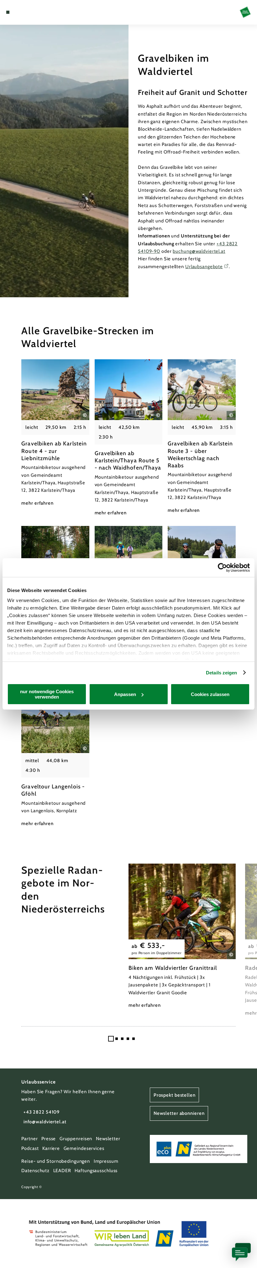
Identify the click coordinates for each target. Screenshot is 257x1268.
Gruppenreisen (76, 1138)
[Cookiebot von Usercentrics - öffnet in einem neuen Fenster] (222, 567)
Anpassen (125, 694)
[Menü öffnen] (7, 12)
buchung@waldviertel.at (199, 251)
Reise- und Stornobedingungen (55, 1161)
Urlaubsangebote (204, 266)
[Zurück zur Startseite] (245, 12)
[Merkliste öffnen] (25, 12)
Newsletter (108, 1138)
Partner (29, 1138)
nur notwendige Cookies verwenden (47, 694)
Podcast (30, 1148)
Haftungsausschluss (96, 1170)
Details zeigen (221, 672)
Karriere (51, 1148)
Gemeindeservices (84, 1148)
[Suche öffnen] (31, 12)
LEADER (62, 1170)
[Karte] (19, 12)
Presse (48, 1138)
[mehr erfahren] (55, 433)
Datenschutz (35, 1170)
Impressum (106, 1161)
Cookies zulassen (210, 694)
